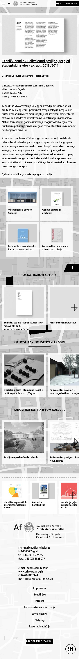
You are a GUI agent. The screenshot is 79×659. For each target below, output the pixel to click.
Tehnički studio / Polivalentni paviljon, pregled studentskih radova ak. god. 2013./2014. (36, 63)
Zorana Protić (42, 75)
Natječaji (39, 620)
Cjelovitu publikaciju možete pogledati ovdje (27, 174)
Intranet (39, 601)
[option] (23, 309)
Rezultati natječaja (39, 626)
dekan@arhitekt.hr (37, 568)
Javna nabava (39, 613)
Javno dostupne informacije (39, 607)
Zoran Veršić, (28, 75)
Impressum (39, 588)
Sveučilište (40, 594)
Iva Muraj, (16, 75)
